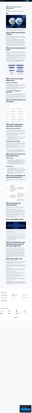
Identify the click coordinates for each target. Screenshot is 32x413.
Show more (16, 317)
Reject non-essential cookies (25, 410)
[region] (25, 409)
